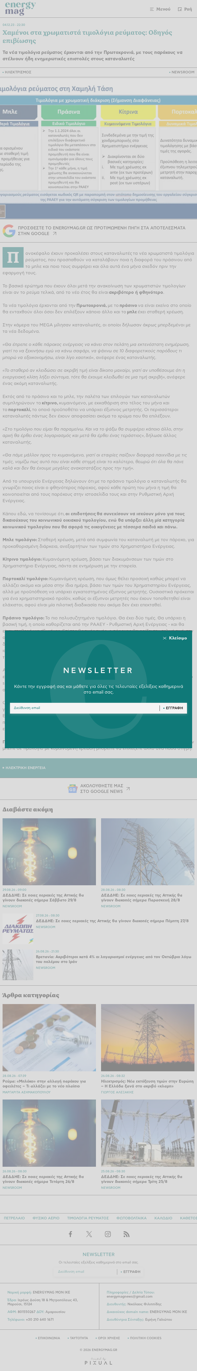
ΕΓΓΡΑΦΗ (174, 708)
